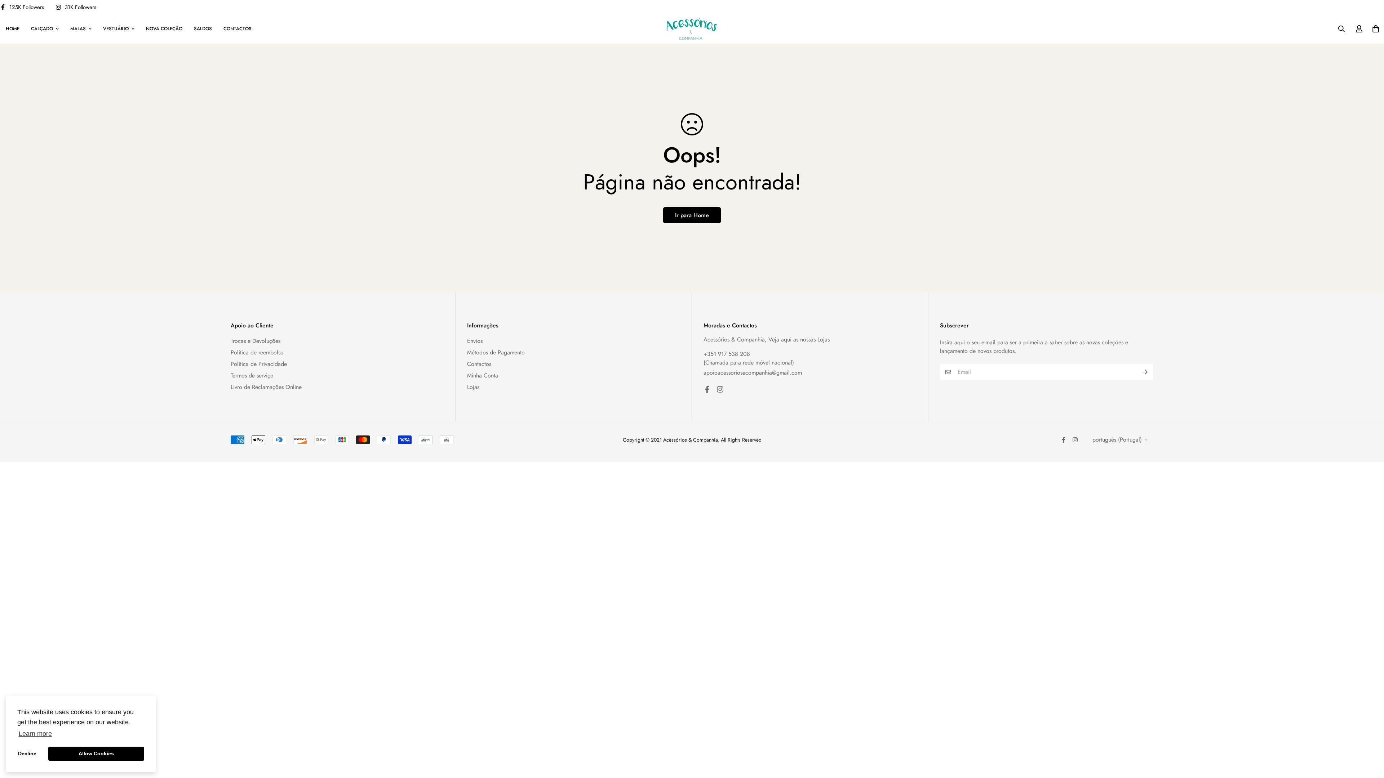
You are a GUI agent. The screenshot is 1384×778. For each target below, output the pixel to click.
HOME (12, 28)
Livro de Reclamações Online (266, 387)
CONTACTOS (237, 28)
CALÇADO (42, 28)
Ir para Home (692, 215)
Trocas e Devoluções (255, 341)
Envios (475, 341)
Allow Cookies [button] (96, 753)
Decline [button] (27, 753)
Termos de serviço (252, 375)
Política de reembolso (257, 352)
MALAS (78, 28)
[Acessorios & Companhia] (692, 29)
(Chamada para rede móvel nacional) (749, 362)
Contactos (479, 364)
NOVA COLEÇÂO (164, 28)
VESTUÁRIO (116, 28)
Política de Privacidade (259, 364)
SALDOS (203, 28)
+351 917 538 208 (727, 354)
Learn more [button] (35, 733)
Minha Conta (482, 375)
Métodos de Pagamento (496, 352)
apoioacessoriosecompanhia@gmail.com (753, 372)
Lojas (473, 387)
